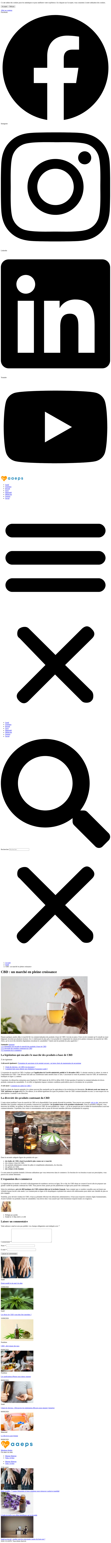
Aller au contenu (6, 10)
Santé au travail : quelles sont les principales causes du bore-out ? (23, 1539)
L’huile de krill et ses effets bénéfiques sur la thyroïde (19, 1515)
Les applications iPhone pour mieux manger (16, 1376)
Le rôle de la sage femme (9, 1436)
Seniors (7, 496)
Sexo (7, 490)
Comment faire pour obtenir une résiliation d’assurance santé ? (26, 1069)
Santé (7, 485)
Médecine (8, 494)
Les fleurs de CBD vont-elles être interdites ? (16, 1315)
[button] (55, 610)
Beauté (7, 489)
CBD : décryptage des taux (10, 1346)
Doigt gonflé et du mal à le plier (12, 1283)
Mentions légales (6, 1450)
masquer (12, 1044)
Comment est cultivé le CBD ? (21, 1086)
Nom (3, 1246)
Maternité (8, 492)
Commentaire (6, 1242)
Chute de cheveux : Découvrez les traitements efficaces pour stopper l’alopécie (28, 1408)
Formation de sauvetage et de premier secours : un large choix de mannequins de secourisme (49, 1063)
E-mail (4, 1250)
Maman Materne (10, 1456)
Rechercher (5, 849)
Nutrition (8, 487)
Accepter (4, 6)
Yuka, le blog (9, 1458)
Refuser (12, 6)
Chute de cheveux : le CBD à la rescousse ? (20, 1067)
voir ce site (94, 1102)
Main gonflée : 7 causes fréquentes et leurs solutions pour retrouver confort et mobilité (30, 1491)
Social (7, 498)
